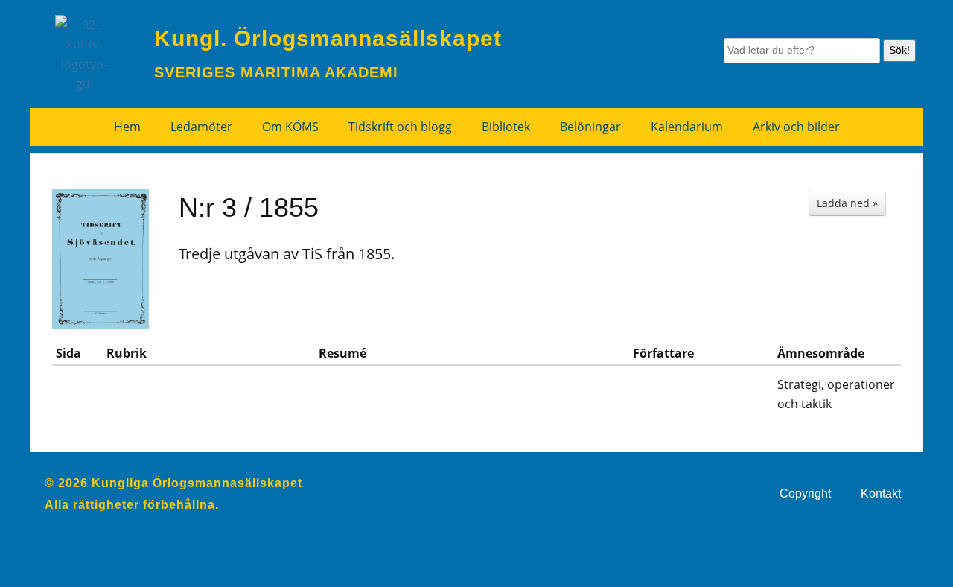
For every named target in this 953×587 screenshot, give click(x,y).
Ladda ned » (847, 203)
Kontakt (881, 493)
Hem (127, 126)
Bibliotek (506, 126)
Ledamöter (201, 126)
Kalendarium (687, 126)
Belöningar (590, 126)
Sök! (899, 50)
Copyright (805, 493)
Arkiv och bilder (796, 126)
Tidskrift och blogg (400, 126)
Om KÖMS (290, 126)
